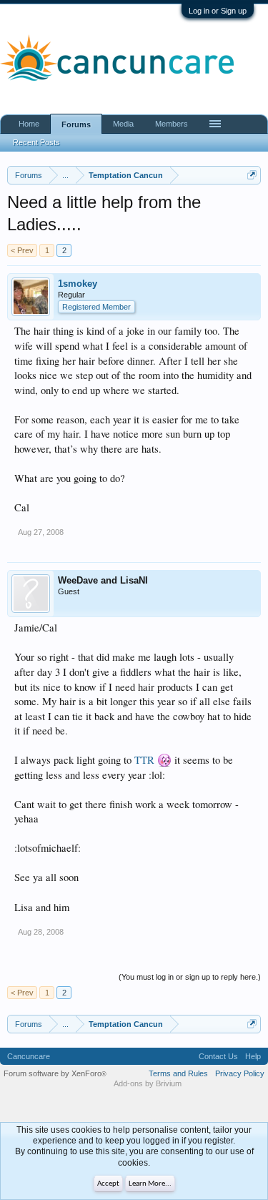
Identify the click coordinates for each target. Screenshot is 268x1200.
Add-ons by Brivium (148, 1083)
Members (171, 123)
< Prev (22, 250)
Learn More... (150, 1184)
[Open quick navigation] (252, 174)
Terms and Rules (178, 1073)
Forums (76, 124)
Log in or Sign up (218, 10)
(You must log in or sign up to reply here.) (190, 977)
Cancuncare (28, 1056)
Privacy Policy (239, 1073)
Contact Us (218, 1056)
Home (29, 123)
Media (123, 123)
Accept (108, 1184)
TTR (144, 760)
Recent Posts (36, 142)
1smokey (77, 283)
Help (253, 1056)
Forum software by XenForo (55, 1073)
